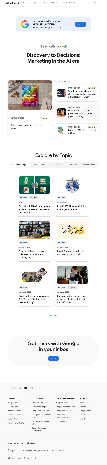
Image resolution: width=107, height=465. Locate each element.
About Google (26, 451)
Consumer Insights (30, 3)
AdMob (82, 419)
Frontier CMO (67, 3)
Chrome (83, 407)
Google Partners (62, 403)
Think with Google (39, 407)
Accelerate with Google (41, 403)
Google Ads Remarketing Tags (63, 416)
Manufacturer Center (16, 423)
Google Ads (12, 403)
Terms (61, 451)
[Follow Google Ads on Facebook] (31, 387)
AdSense (83, 415)
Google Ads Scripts (63, 411)
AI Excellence (56, 3)
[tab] (20, 164)
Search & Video (44, 3)
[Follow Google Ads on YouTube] (25, 387)
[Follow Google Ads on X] (19, 387)
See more (53, 315)
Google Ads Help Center (41, 411)
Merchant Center (15, 411)
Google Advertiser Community (39, 429)
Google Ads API (62, 421)
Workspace (84, 403)
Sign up (80, 24)
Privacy (53, 451)
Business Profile (14, 415)
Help (13, 458)
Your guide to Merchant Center (41, 416)
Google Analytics (14, 419)
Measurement (79, 3)
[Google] (11, 450)
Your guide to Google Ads (40, 422)
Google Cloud (85, 411)
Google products (41, 451)
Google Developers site (65, 407)
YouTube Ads (13, 407)
